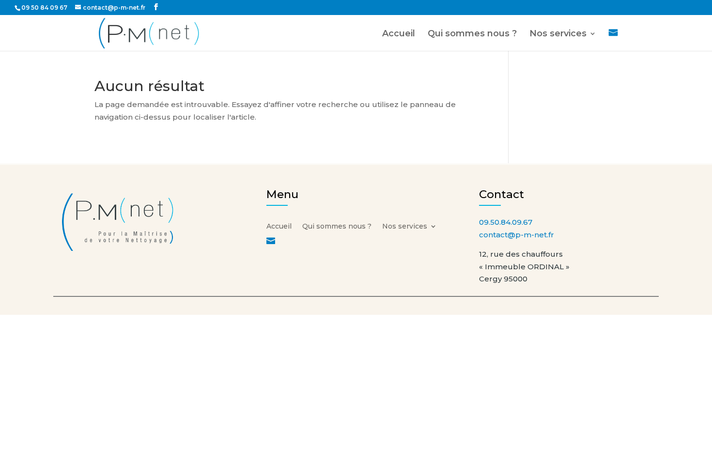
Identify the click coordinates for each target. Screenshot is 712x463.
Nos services (558, 34)
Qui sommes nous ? (472, 34)
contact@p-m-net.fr (516, 234)
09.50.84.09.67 (505, 222)
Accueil (398, 34)
